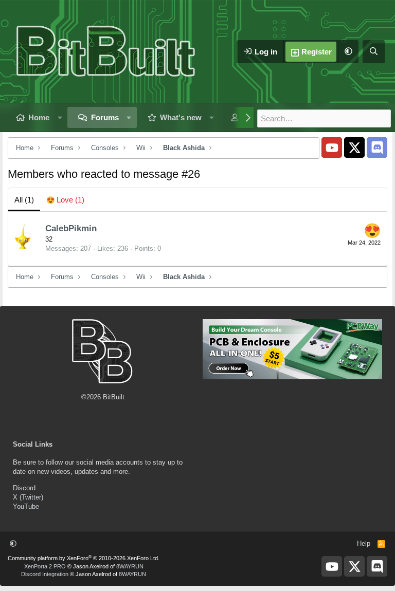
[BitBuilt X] (354, 147)
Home (38, 117)
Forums (105, 117)
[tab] (65, 199)
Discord (24, 488)
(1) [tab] (24, 199)
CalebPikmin (71, 228)
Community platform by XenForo (83, 558)
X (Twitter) (28, 497)
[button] (348, 51)
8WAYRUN (129, 566)
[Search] (374, 51)
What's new (181, 117)
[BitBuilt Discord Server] (377, 147)
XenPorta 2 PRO (45, 566)
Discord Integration (44, 574)
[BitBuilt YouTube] (331, 147)
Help (363, 543)
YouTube (26, 506)
